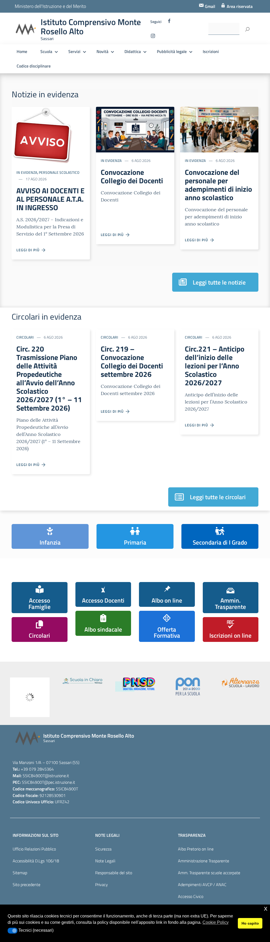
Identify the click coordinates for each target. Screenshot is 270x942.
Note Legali (105, 861)
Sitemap (20, 872)
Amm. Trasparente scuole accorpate (209, 872)
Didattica (132, 51)
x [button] (265, 908)
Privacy (101, 884)
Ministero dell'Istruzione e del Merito (50, 6)
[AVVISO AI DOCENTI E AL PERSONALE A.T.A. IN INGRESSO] (42, 134)
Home (22, 51)
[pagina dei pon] (188, 686)
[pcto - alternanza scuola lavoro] (241, 682)
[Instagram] (153, 37)
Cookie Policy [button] (215, 922)
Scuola (46, 51)
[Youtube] (163, 37)
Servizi (74, 51)
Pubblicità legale (172, 51)
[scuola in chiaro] (82, 680)
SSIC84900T (34, 775)
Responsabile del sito (113, 872)
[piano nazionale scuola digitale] (135, 684)
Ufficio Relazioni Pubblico (34, 849)
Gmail (209, 6)
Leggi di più (29, 250)
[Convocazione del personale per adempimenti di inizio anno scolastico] (219, 129)
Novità (102, 51)
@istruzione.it (57, 775)
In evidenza (26, 172)
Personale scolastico (59, 172)
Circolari (25, 337)
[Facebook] (169, 22)
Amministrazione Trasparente (203, 861)
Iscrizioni (211, 51)
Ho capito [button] (250, 923)
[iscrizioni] (30, 697)
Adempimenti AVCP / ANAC (202, 884)
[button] (12, 931)
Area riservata (239, 6)
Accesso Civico (190, 896)
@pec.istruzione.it (59, 782)
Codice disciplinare (34, 66)
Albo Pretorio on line (196, 849)
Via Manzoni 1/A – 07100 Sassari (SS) (46, 762)
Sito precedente (26, 884)
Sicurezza (103, 849)
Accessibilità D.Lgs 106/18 (36, 861)
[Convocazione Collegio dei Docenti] (135, 129)
